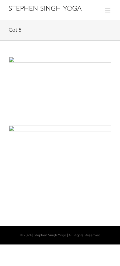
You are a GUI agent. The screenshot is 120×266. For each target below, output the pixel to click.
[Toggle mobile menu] (108, 10)
